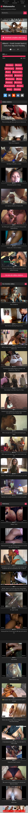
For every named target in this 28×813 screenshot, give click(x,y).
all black (19, 65)
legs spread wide (10, 85)
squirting (18, 89)
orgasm (20, 85)
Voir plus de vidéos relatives (14, 275)
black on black (17, 71)
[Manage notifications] (24, 810)
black (8, 71)
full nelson (18, 82)
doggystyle (18, 75)
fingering (10, 82)
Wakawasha (8, 6)
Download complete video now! (14, 37)
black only (9, 75)
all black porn (10, 68)
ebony (19, 78)
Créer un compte (22, 1)
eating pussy (11, 78)
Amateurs (10, 65)
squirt (10, 89)
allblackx (20, 68)
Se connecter (14, 1)
